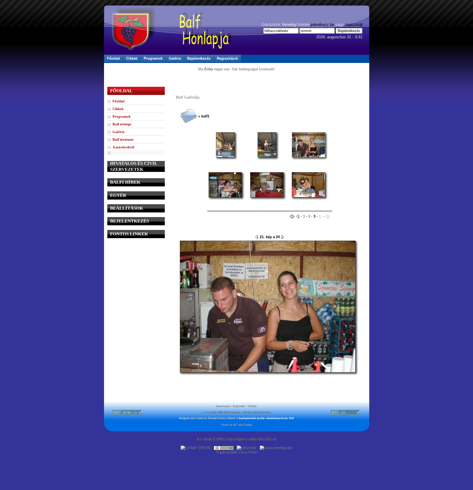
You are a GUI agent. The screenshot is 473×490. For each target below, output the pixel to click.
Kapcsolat (239, 406)
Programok (153, 58)
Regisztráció (227, 58)
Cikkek (131, 58)
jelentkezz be (322, 24)
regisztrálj (353, 24)
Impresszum (223, 406)
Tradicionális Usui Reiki (236, 452)
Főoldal (113, 58)
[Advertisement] (136, 277)
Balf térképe (122, 124)
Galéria (175, 58)
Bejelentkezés (198, 58)
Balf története (123, 139)
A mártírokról (123, 147)
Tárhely (252, 406)
